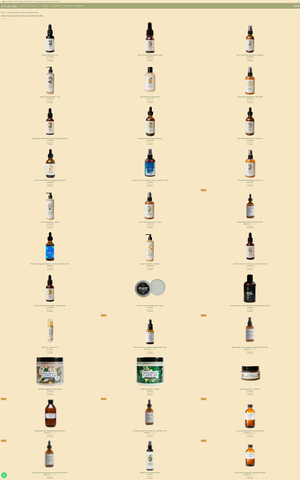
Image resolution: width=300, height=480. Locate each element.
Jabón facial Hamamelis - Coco (50, 97)
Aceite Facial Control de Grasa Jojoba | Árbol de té (250, 264)
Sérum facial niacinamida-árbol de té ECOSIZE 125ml (50, 472)
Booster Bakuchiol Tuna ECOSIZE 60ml (250, 222)
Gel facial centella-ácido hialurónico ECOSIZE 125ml (150, 431)
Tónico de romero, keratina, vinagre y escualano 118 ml (150, 180)
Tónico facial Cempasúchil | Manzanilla (250, 97)
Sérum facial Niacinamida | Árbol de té (250, 138)
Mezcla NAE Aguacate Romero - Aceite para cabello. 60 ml (50, 264)
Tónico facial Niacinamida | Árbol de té (250, 180)
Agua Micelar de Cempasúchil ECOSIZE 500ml (50, 431)
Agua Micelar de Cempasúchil (150, 97)
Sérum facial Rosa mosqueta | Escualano (250, 55)
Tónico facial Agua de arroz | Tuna (150, 222)
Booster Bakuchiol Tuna (50, 55)
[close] (298, 1)
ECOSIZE (45, 6)
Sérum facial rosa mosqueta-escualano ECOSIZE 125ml (250, 347)
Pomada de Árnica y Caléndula (250, 389)
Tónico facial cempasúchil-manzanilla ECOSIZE (249, 472)
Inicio (2, 12)
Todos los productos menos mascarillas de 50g (22, 12)
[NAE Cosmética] (10, 5)
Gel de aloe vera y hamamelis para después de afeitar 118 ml (250, 305)
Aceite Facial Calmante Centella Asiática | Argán (50, 305)
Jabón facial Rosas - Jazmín (50, 222)
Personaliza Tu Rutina (28, 6)
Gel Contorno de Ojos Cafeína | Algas (150, 55)
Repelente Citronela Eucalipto (150, 472)
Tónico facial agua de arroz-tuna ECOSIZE (250, 431)
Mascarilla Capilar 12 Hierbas (150, 389)
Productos (55, 6)
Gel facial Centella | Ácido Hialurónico (150, 138)
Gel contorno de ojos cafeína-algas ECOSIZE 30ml (150, 347)
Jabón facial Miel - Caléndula (149, 264)
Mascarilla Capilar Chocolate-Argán (50, 389)
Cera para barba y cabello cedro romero (150, 305)
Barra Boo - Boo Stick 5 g (50, 347)
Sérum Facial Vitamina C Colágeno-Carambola (50, 180)
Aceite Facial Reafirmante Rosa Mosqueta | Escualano (50, 138)
